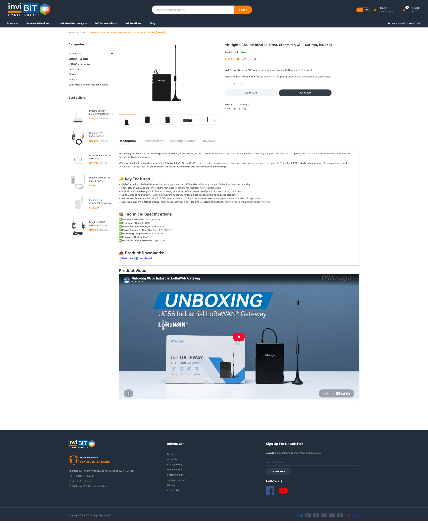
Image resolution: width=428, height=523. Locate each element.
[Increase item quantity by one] (240, 84)
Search (171, 454)
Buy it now (305, 93)
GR (366, 10)
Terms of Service (176, 480)
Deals (82, 32)
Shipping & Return (183, 141)
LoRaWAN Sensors (78, 58)
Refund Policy (174, 469)
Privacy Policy (174, 464)
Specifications (152, 141)
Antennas (74, 79)
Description (127, 141)
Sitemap (171, 485)
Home (72, 32)
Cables (72, 74)
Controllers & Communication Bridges (88, 84)
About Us (172, 459)
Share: (228, 108)
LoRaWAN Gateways (79, 64)
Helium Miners (76, 69)
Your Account (387, 11)
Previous (119, 120)
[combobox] (193, 10)
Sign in (383, 8)
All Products (75, 53)
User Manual (145, 258)
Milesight (244, 104)
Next (214, 120)
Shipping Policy (175, 474)
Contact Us (173, 490)
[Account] (375, 9)
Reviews (209, 141)
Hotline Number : (89, 457)
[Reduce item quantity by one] (228, 84)
